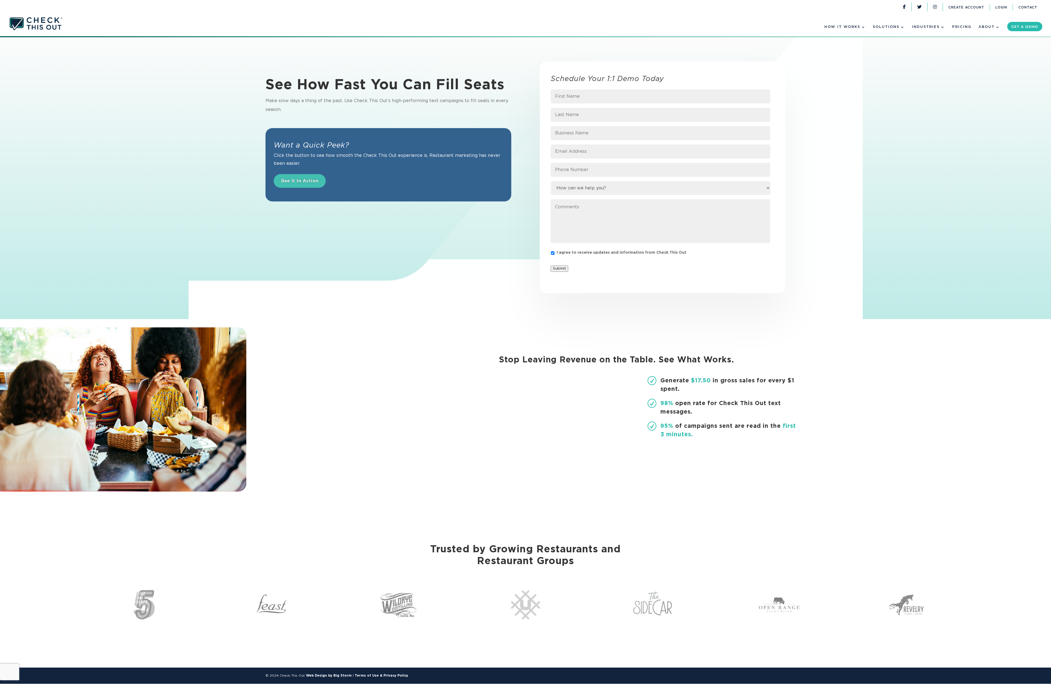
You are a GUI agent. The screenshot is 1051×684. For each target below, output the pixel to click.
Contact (1027, 8)
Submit (559, 268)
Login (1001, 8)
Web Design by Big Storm (329, 675)
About (986, 27)
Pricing (961, 27)
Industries (926, 27)
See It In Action (300, 180)
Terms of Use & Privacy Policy (381, 675)
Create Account (966, 8)
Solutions (886, 27)
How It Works (842, 27)
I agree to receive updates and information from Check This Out (621, 253)
